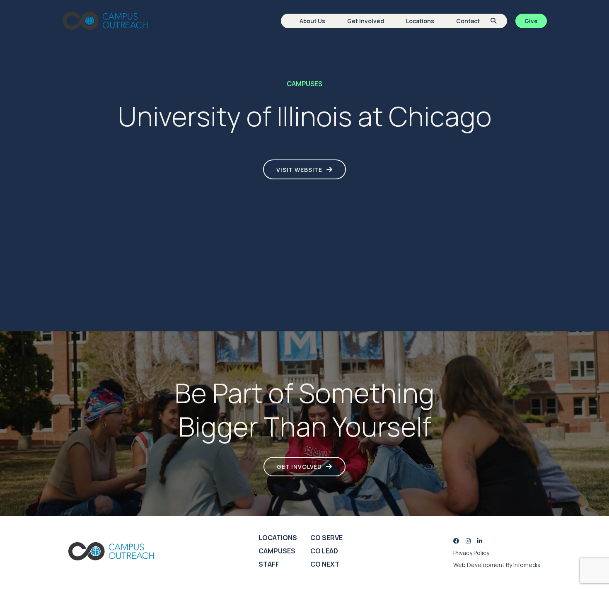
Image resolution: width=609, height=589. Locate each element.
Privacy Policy (471, 553)
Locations (420, 21)
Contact (468, 21)
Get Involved (365, 21)
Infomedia (527, 565)
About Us (312, 21)
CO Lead (324, 550)
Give (531, 21)
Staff (269, 564)
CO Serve (326, 537)
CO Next (324, 564)
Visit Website (299, 170)
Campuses (277, 550)
